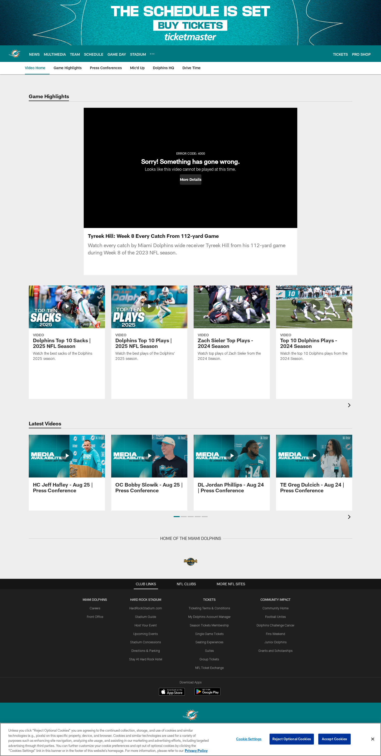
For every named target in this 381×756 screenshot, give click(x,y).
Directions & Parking (145, 650)
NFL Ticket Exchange (209, 667)
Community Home (275, 608)
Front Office (95, 616)
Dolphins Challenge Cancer (275, 625)
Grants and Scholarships (275, 650)
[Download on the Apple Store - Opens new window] (172, 692)
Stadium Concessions (145, 642)
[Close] (372, 739)
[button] (190, 179)
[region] (190, 739)
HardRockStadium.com (145, 608)
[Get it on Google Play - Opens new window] (207, 694)
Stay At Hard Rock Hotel (145, 659)
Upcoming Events (145, 634)
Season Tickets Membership (209, 625)
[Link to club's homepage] (14, 53)
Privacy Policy (196, 750)
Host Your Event (146, 625)
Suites (209, 650)
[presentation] (350, 406)
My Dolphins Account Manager (209, 616)
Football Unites (275, 616)
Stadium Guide (145, 616)
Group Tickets (209, 659)
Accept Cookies (334, 739)
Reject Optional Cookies (291, 739)
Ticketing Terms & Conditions (209, 608)
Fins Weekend (275, 634)
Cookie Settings (249, 739)
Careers (95, 608)
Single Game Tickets (209, 634)
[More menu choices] (152, 54)
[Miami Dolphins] (190, 716)
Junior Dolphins (275, 642)
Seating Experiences (209, 642)
